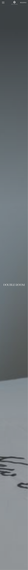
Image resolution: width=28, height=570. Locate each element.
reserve (23, 2)
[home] (14, 2)
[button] (3, 2)
